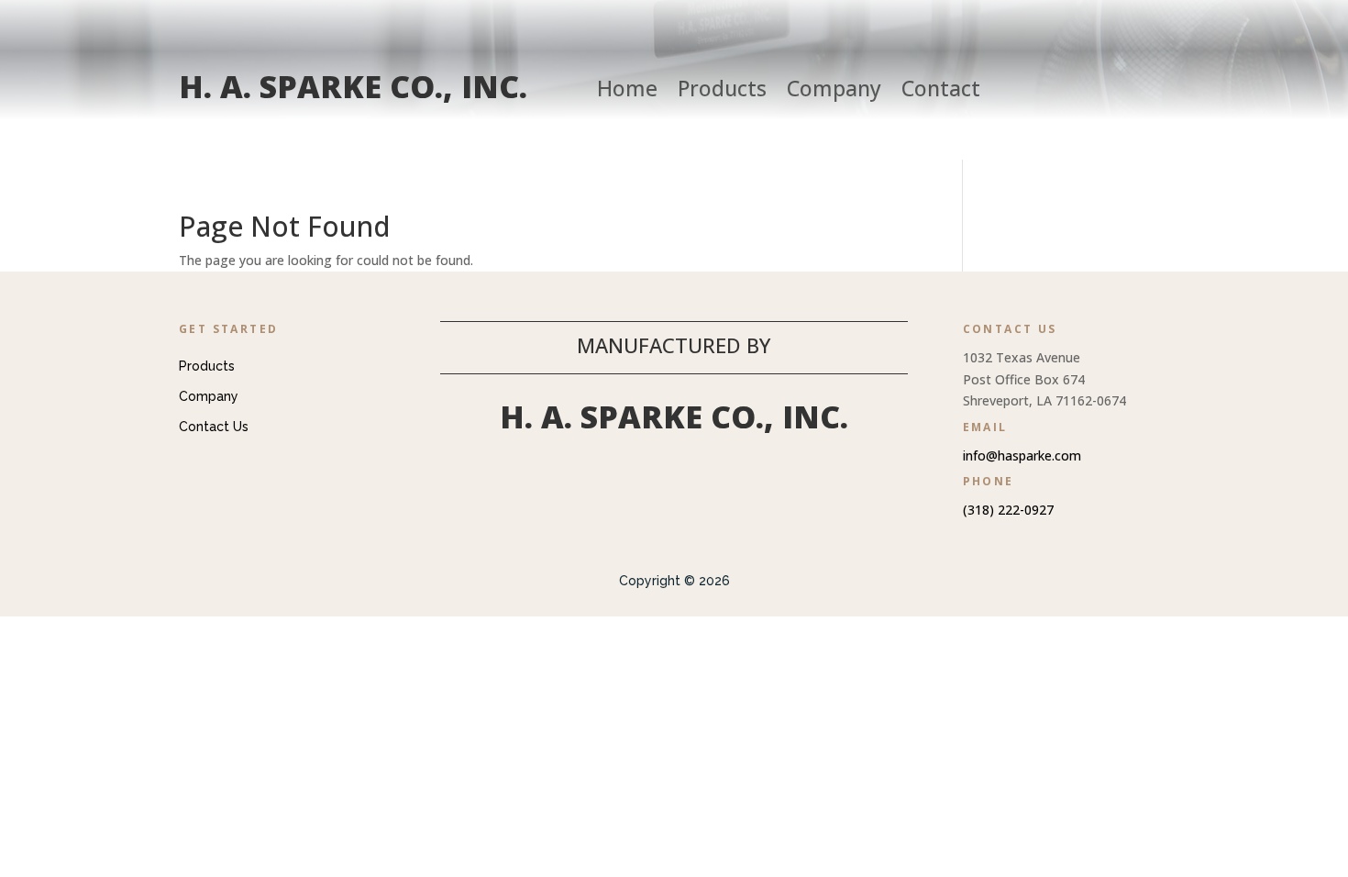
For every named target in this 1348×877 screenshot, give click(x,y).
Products (722, 92)
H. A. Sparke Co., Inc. (353, 86)
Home (627, 92)
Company (834, 92)
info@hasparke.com (1022, 455)
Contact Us (214, 426)
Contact (940, 92)
